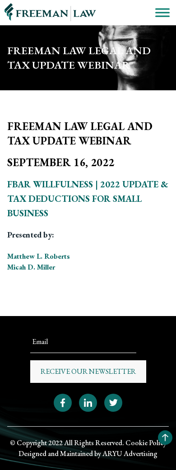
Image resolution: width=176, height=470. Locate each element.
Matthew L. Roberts (38, 256)
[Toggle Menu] (162, 12)
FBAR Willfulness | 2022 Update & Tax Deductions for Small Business (87, 198)
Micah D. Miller (31, 267)
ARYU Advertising (129, 453)
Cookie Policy (146, 442)
